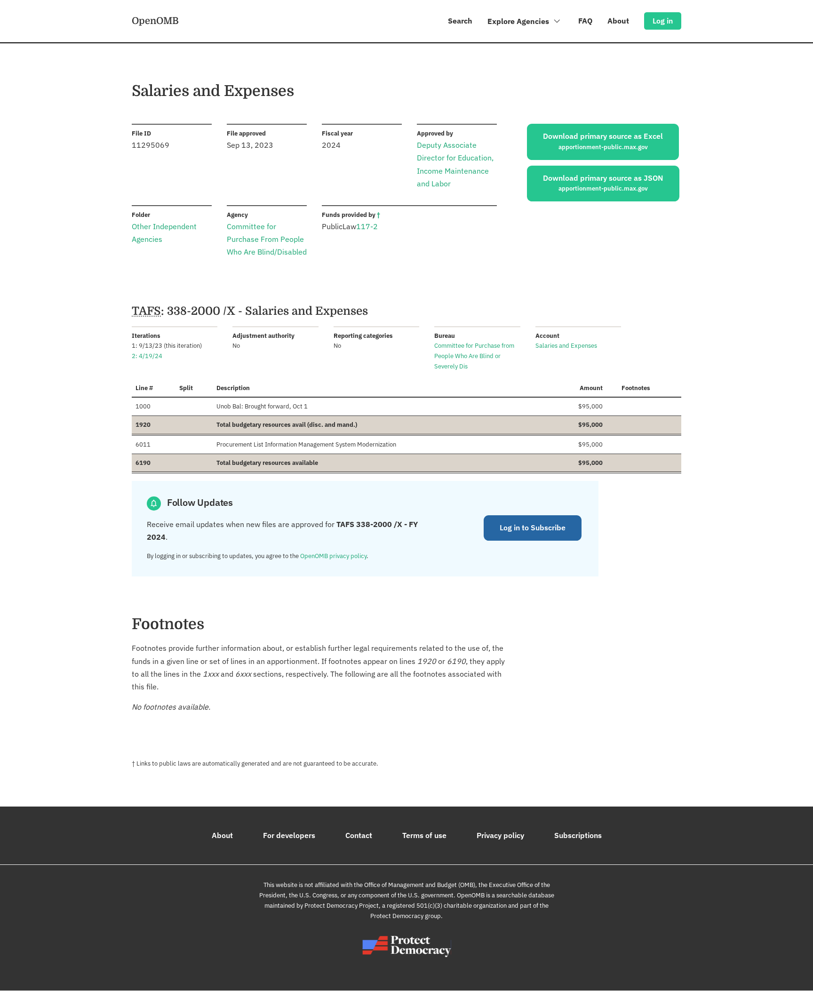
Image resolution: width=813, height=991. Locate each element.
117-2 (367, 226)
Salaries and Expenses (566, 346)
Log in (663, 20)
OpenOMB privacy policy (333, 556)
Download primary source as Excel (603, 141)
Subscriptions (578, 835)
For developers (289, 835)
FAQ (585, 20)
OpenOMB (155, 20)
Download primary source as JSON (603, 183)
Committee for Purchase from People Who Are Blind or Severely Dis (474, 356)
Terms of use (424, 835)
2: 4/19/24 (147, 356)
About (618, 20)
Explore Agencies (519, 21)
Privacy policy (500, 835)
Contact (358, 835)
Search (460, 20)
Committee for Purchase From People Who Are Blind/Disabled (267, 239)
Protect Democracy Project (341, 906)
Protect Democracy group (405, 916)
